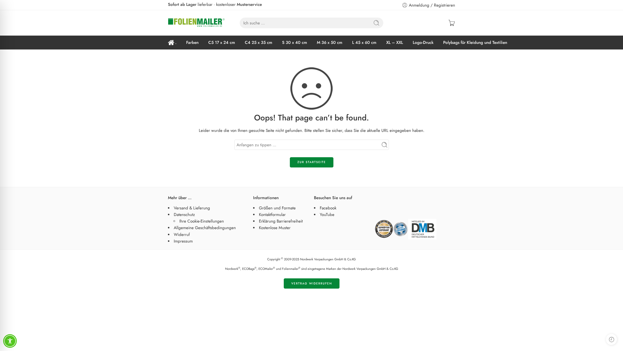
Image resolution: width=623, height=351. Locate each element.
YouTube (327, 214)
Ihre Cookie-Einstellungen (201, 221)
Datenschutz (184, 214)
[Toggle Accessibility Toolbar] (10, 341)
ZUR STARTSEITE (311, 162)
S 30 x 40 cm (294, 42)
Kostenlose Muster (275, 228)
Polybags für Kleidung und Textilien (475, 42)
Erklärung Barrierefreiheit (281, 221)
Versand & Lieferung (192, 208)
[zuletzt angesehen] (611, 339)
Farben (192, 42)
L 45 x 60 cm (364, 42)
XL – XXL (394, 42)
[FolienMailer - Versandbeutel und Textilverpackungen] (197, 23)
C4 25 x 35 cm (258, 42)
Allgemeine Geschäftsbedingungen (205, 228)
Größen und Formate (277, 208)
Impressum (183, 241)
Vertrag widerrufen (311, 283)
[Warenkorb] (451, 23)
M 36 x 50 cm (329, 42)
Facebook (328, 208)
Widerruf (182, 234)
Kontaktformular (272, 214)
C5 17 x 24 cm (221, 42)
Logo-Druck (423, 42)
